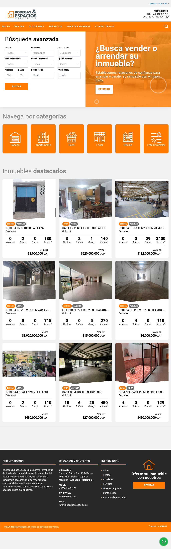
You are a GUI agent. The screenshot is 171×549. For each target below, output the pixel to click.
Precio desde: (37, 70)
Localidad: (35, 47)
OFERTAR (104, 89)
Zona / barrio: (63, 47)
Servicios (55, 26)
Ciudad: (8, 47)
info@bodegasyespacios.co (73, 505)
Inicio (6, 26)
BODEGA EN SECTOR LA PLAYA (25, 228)
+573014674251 (156, 16)
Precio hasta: (63, 70)
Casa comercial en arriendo (82, 392)
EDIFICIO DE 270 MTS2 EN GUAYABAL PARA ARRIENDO (85, 310)
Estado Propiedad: (39, 59)
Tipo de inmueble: (13, 59)
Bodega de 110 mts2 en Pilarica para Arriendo (142, 310)
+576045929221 (159, 14)
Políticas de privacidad (114, 497)
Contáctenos (104, 26)
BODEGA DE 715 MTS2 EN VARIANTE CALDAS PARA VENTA (29, 310)
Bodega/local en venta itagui (27, 392)
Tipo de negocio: (65, 59)
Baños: (21, 70)
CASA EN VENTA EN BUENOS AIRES (84, 228)
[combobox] (16, 53)
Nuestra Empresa (78, 26)
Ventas (19, 26)
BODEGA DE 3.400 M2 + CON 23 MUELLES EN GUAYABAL (142, 228)
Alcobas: (9, 70)
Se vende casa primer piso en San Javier (142, 392)
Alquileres (36, 26)
